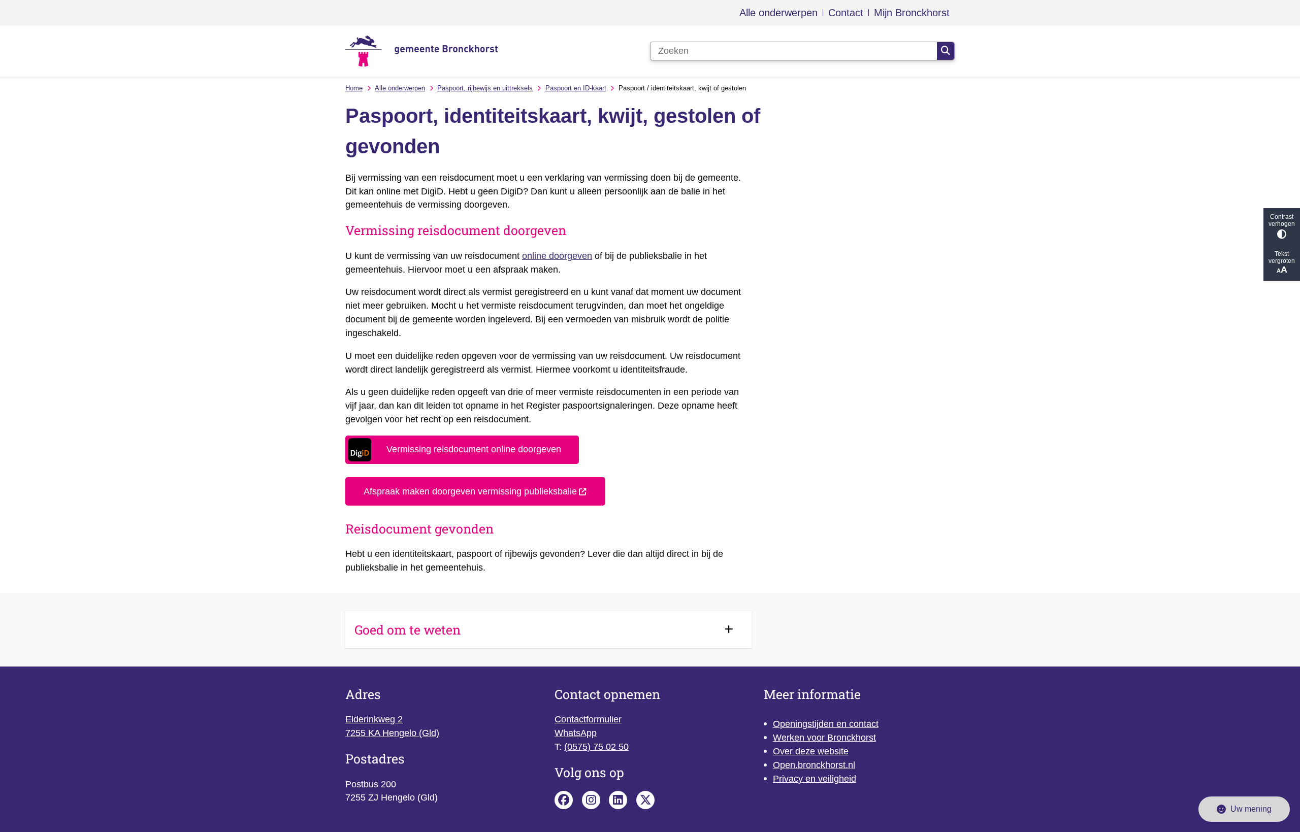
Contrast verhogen (1282, 220)
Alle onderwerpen (400, 88)
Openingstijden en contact (826, 724)
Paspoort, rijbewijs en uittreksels (485, 88)
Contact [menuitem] (845, 12)
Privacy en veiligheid (814, 779)
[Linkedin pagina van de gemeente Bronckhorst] (618, 800)
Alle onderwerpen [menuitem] (778, 12)
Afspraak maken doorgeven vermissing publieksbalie (470, 491)
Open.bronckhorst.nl (814, 765)
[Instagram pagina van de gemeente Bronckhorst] (591, 800)
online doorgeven (557, 256)
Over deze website (811, 751)
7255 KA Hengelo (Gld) (392, 733)
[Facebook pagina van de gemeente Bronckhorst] (564, 800)
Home (354, 88)
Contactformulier (588, 719)
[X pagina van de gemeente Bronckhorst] (645, 800)
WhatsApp (576, 733)
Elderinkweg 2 (374, 719)
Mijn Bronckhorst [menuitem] (912, 12)
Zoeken (945, 51)
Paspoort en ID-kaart (575, 88)
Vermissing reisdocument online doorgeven (473, 449)
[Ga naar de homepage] (421, 51)
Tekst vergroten (1282, 257)
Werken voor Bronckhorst (824, 738)
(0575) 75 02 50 (596, 747)
